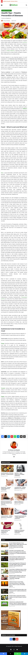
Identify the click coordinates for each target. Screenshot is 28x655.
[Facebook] (2, 436)
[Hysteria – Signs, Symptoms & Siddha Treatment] (21, 468)
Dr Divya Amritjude (6, 20)
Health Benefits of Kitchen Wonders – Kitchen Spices (7, 473)
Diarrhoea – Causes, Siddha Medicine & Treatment (6, 489)
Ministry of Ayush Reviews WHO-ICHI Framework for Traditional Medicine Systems (17, 591)
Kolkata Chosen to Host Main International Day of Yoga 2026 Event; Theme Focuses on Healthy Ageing (17, 584)
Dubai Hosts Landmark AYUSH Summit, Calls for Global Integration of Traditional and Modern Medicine (18, 603)
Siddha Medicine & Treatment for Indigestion (5, 531)
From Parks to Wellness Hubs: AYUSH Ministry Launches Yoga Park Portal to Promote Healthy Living (17, 571)
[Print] (24, 436)
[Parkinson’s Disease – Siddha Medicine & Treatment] (21, 525)
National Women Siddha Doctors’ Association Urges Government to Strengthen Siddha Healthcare (17, 558)
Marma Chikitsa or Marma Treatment (19, 502)
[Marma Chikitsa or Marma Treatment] (21, 496)
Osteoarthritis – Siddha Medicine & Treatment (6, 516)
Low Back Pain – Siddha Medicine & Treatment (20, 488)
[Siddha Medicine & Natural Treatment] (14, 5)
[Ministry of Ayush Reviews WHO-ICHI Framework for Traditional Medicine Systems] (4, 591)
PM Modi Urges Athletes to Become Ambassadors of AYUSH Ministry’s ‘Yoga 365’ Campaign (17, 577)
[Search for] (26, 5)
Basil (2, 172)
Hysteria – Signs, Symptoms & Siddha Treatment (19, 474)
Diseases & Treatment (6, 10)
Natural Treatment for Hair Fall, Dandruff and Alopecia (6, 503)
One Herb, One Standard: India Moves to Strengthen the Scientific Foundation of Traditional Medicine (17, 552)
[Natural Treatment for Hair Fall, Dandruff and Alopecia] (7, 496)
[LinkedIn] (8, 436)
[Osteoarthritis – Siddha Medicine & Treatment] (7, 511)
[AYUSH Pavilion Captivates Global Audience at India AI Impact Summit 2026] (4, 597)
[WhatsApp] (15, 436)
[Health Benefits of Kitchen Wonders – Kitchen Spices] (7, 468)
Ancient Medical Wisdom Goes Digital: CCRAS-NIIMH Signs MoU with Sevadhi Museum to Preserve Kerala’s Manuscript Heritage (18, 545)
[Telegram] (18, 436)
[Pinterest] (12, 436)
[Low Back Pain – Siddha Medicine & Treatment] (21, 482)
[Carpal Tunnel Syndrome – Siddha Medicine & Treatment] (21, 511)
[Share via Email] (21, 436)
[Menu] (1, 5)
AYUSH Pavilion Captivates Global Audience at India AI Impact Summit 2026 (17, 597)
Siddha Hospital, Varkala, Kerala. (10, 1)
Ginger (2, 343)
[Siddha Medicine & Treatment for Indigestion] (7, 525)
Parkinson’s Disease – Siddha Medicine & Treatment (20, 531)
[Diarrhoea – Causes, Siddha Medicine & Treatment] (7, 482)
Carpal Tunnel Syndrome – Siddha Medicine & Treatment (20, 517)
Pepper (2, 396)
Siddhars (25, 108)
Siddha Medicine (11, 50)
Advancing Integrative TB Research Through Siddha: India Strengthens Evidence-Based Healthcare (17, 564)
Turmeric (3, 388)
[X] (5, 436)
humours (25, 42)
